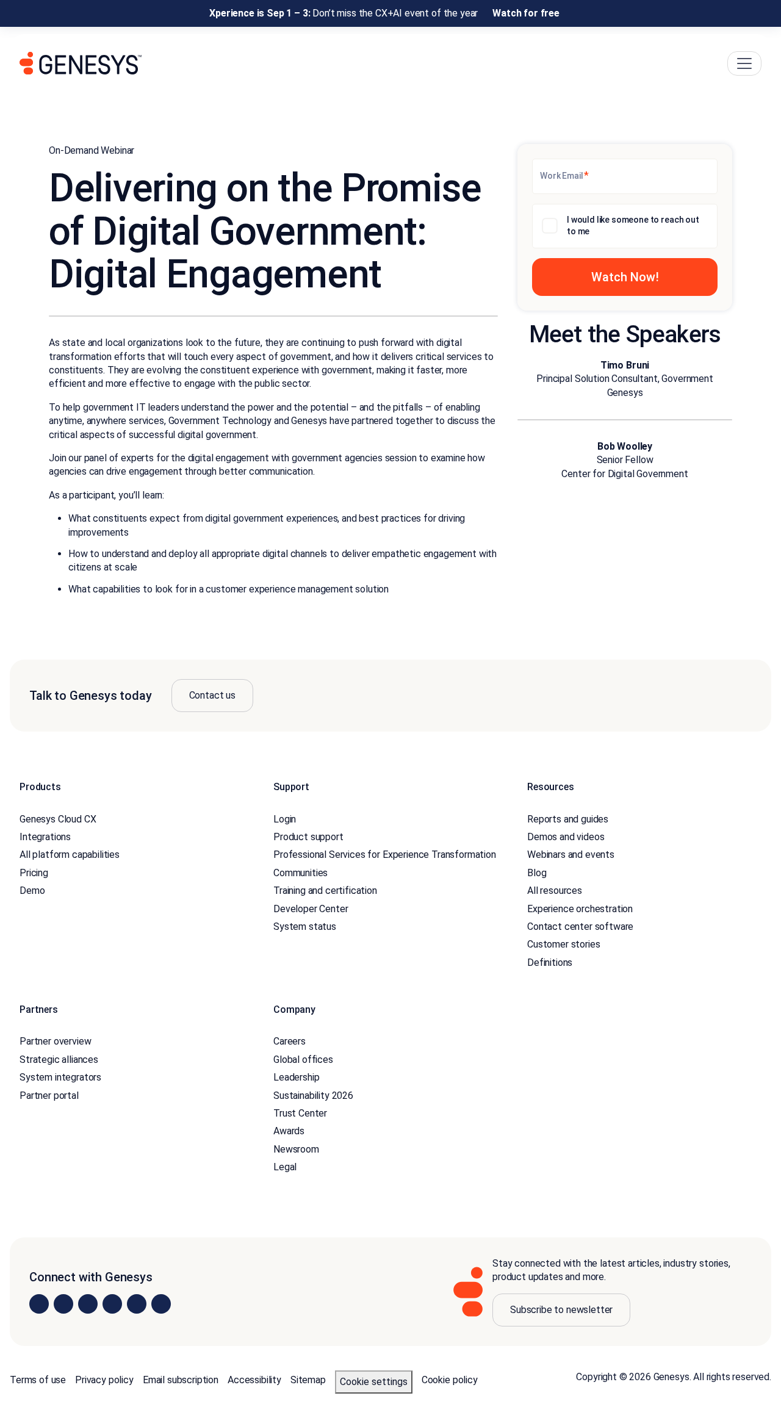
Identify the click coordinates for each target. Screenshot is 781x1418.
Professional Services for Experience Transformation (384, 854)
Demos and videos (565, 837)
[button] (625, 277)
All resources (554, 890)
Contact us (212, 695)
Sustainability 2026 (313, 1095)
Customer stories (563, 944)
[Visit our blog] (161, 1304)
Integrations (45, 837)
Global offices (303, 1059)
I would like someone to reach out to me (633, 226)
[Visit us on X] (88, 1304)
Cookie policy (450, 1380)
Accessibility (254, 1380)
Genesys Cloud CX (58, 819)
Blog (536, 873)
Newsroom (296, 1149)
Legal (285, 1167)
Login (284, 819)
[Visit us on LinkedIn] (39, 1304)
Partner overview (55, 1041)
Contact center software (580, 926)
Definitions (549, 962)
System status (304, 926)
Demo (32, 890)
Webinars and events (570, 854)
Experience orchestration (580, 909)
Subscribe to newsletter (561, 1309)
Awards (288, 1131)
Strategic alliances (59, 1059)
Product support (308, 837)
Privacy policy (104, 1380)
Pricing (34, 873)
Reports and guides (567, 819)
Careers (289, 1041)
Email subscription (180, 1380)
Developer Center (310, 909)
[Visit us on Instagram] (63, 1304)
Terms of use (38, 1380)
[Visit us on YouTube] (136, 1304)
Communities (300, 873)
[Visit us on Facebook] (112, 1304)
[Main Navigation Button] (744, 63)
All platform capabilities (70, 854)
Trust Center (300, 1113)
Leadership (296, 1077)
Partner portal (49, 1095)
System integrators (60, 1077)
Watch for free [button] (526, 13)
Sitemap (308, 1380)
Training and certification (325, 890)
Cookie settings (374, 1381)
